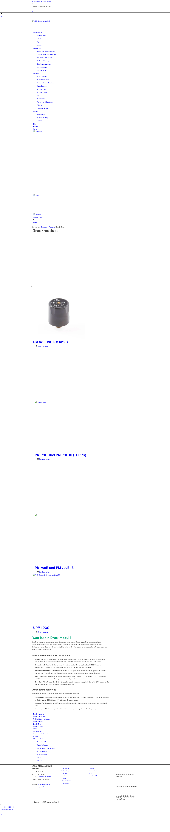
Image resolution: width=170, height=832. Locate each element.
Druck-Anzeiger (38, 726)
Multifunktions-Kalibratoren (42, 719)
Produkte (64, 773)
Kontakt (63, 778)
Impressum (92, 766)
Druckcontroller (66, 781)
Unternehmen (65, 768)
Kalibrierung (65, 771)
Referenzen (65, 776)
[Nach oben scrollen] (1, 804)
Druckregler (65, 783)
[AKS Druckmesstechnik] (49, 21)
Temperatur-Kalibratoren (41, 734)
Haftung (91, 768)
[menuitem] (85, 38)
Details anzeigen (43, 346)
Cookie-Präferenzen (95, 776)
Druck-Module (37, 724)
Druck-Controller (38, 714)
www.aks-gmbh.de (38, 787)
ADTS (35, 729)
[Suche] (34, 219)
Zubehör (36, 736)
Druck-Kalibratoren (39, 716)
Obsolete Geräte (38, 739)
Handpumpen (37, 731)
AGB (90, 773)
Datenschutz (93, 771)
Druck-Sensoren (38, 721)
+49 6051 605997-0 (44, 777)
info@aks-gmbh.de (44, 784)
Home (63, 766)
